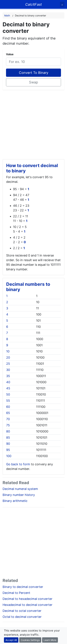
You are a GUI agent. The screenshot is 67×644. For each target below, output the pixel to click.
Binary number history (19, 495)
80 (8, 431)
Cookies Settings (30, 640)
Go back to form (18, 464)
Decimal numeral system (20, 489)
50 (8, 394)
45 (8, 388)
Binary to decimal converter (23, 587)
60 (8, 407)
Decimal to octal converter (22, 611)
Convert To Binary (33, 73)
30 (8, 370)
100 (8, 456)
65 (8, 413)
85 (8, 437)
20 (8, 357)
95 (8, 450)
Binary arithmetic (15, 501)
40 (8, 382)
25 (8, 363)
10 (7, 351)
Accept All (11, 640)
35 (8, 376)
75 (8, 425)
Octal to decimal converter (22, 617)
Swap (33, 82)
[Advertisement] (33, 123)
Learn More (50, 640)
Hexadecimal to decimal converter (27, 605)
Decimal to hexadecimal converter (27, 599)
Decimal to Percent (16, 593)
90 (8, 443)
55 (8, 400)
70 (8, 419)
